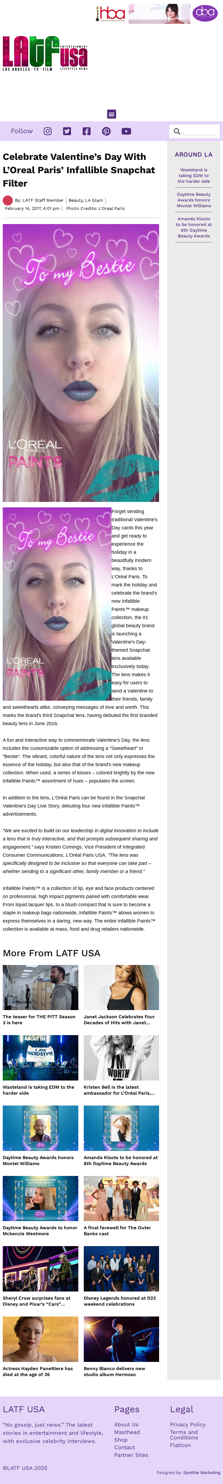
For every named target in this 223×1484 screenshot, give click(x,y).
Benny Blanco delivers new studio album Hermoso (114, 1371)
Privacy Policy (187, 1424)
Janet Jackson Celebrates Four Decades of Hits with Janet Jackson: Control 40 (119, 1020)
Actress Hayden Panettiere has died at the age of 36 (38, 1371)
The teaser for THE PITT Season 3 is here (39, 1019)
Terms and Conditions (184, 1435)
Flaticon (180, 1445)
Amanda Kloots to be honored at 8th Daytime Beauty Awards (121, 1160)
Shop (121, 1439)
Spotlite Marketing (201, 1472)
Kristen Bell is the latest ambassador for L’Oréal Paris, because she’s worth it (117, 1090)
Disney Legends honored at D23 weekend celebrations (120, 1301)
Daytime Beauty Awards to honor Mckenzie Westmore (40, 1230)
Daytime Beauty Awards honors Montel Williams (38, 1160)
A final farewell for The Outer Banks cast (117, 1230)
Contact (124, 1447)
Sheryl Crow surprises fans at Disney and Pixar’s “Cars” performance (36, 1301)
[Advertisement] (158, 64)
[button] (111, 114)
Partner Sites (131, 1455)
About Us (126, 1424)
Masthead (127, 1432)
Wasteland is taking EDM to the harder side (38, 1090)
